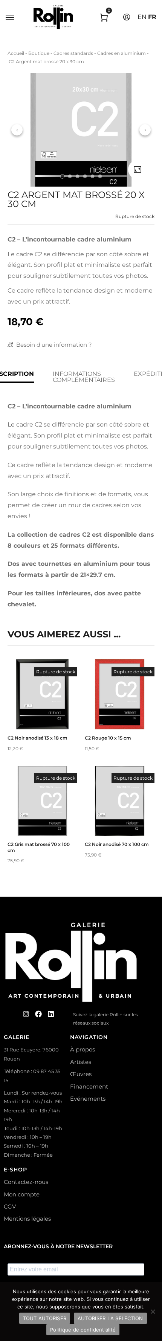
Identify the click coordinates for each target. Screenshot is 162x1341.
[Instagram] (26, 1014)
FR (152, 16)
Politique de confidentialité (83, 1330)
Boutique (38, 53)
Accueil (16, 53)
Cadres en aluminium (121, 53)
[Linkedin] (50, 1014)
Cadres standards (73, 53)
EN (142, 16)
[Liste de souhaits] (42, 710)
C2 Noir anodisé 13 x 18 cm (37, 738)
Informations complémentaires (84, 376)
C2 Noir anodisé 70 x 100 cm (117, 844)
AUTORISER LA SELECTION (110, 1318)
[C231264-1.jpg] (137, 169)
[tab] (62, 176)
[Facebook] (38, 1014)
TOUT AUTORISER (45, 1318)
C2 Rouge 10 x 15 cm (108, 738)
